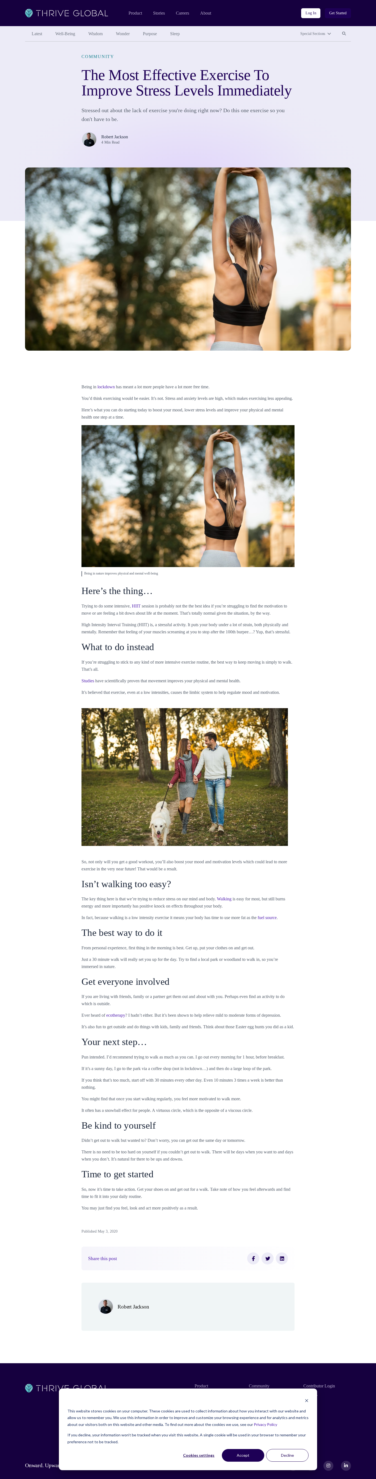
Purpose (150, 33)
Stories (159, 13)
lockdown (106, 386)
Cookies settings (198, 1455)
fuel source (267, 917)
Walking (225, 899)
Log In (311, 13)
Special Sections (312, 34)
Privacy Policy (265, 1424)
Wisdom (95, 33)
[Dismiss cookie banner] (307, 1400)
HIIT (136, 606)
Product (135, 13)
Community (97, 56)
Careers (182, 13)
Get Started (338, 13)
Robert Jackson (114, 136)
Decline (287, 1455)
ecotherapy (115, 1015)
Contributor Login (319, 1386)
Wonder (123, 33)
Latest (37, 33)
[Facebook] (253, 1258)
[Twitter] (267, 1258)
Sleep (175, 33)
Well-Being (65, 33)
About (205, 13)
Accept (243, 1455)
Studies (87, 680)
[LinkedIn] (282, 1258)
